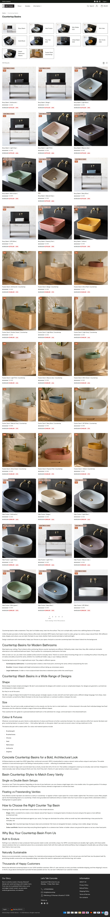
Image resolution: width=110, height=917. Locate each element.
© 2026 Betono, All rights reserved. (30, 912)
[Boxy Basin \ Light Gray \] (19, 129)
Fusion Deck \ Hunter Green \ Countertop (14, 332)
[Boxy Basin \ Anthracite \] (19, 84)
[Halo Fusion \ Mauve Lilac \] (91, 541)
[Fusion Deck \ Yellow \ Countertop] (91, 450)
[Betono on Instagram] (99, 2)
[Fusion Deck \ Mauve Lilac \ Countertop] (55, 359)
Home (4, 13)
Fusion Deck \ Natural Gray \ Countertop (14, 423)
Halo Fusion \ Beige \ (44, 514)
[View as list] (107, 63)
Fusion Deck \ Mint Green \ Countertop (86, 378)
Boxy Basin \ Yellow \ (80, 241)
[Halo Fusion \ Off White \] (91, 586)
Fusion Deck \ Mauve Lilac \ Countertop (50, 378)
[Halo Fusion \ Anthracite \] (19, 495)
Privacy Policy (84, 885)
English (105, 1)
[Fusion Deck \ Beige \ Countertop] (55, 268)
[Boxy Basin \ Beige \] (55, 84)
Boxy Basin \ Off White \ (9, 241)
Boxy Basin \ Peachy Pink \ (46, 241)
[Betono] (8, 6)
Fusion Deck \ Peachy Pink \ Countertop (50, 469)
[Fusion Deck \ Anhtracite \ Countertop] (19, 268)
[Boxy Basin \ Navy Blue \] (91, 175)
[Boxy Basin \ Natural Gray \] (55, 175)
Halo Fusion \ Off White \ (81, 605)
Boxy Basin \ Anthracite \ (9, 102)
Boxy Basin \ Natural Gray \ (46, 196)
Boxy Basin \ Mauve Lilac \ (82, 148)
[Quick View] (33, 68)
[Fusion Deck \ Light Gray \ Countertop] (91, 313)
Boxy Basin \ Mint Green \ (10, 193)
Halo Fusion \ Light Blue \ (81, 514)
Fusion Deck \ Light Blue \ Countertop (49, 332)
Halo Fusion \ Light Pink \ (45, 560)
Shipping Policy (84, 891)
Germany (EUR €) (17, 909)
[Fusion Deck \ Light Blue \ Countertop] (55, 313)
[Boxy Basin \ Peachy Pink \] (55, 222)
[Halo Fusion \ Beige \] (55, 495)
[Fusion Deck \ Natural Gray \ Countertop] (19, 404)
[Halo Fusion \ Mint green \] (19, 586)
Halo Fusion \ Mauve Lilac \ (82, 560)
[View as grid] (104, 63)
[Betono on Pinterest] (97, 2)
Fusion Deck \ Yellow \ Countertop (84, 469)
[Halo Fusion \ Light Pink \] (55, 541)
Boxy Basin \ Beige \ (44, 102)
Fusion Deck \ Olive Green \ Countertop (14, 469)
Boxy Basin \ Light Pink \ (45, 148)
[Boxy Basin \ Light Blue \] (91, 84)
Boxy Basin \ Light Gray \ (9, 148)
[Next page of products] (62, 616)
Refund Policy (84, 888)
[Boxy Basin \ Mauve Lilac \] (91, 129)
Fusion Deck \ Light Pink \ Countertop (13, 378)
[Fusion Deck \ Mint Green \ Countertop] (91, 359)
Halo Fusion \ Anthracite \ (10, 514)
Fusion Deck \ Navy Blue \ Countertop (49, 423)
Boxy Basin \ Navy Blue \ (81, 193)
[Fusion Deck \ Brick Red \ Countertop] (91, 268)
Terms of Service (85, 894)
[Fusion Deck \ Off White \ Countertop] (91, 404)
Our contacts (84, 897)
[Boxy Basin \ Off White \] (19, 222)
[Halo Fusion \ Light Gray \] (19, 541)
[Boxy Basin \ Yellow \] (91, 222)
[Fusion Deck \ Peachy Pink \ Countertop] (55, 450)
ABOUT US (83, 882)
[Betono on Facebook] (95, 2)
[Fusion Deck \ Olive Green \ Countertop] (19, 450)
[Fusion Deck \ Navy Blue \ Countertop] (55, 404)
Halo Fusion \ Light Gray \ (9, 560)
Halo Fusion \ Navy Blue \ (45, 605)
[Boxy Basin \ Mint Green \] (19, 175)
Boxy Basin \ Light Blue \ (81, 102)
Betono (17, 912)
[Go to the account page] (96, 6)
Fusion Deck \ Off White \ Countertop (85, 423)
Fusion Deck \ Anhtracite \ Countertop (13, 287)
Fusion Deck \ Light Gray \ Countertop (85, 332)
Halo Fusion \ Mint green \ (10, 605)
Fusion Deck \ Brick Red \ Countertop (85, 287)
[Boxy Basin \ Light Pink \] (55, 129)
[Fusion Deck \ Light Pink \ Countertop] (19, 359)
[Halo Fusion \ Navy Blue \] (55, 586)
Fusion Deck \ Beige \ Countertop (48, 287)
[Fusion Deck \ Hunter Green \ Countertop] (19, 313)
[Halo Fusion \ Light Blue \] (91, 495)
